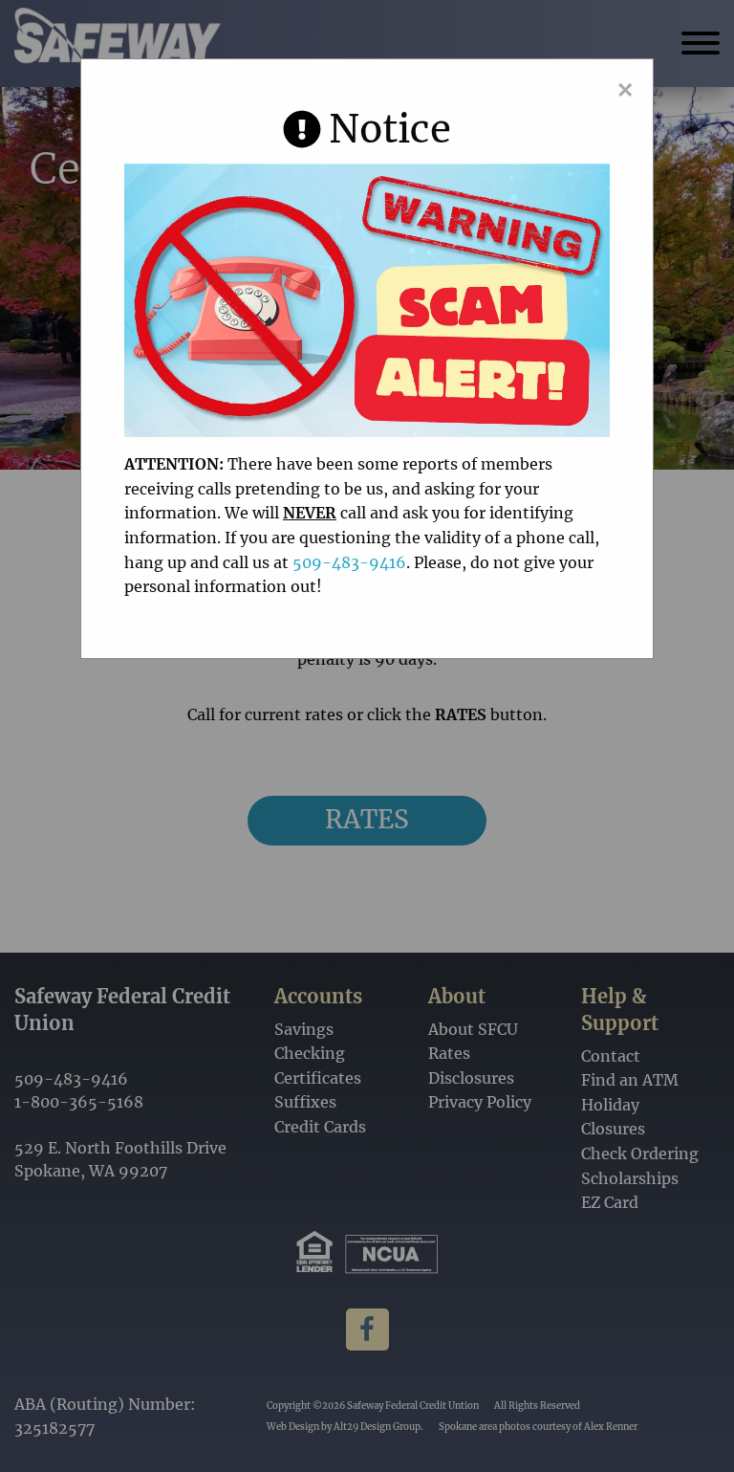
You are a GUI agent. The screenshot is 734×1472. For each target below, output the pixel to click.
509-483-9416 (349, 562)
